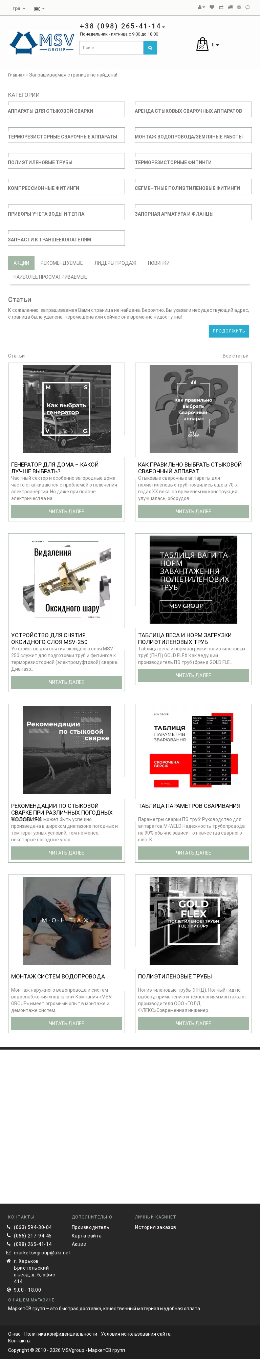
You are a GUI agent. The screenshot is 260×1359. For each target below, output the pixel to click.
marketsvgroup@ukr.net (38, 1252)
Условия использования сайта (136, 1334)
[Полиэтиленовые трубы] (194, 920)
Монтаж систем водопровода (58, 976)
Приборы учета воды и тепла (46, 214)
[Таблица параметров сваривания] (194, 750)
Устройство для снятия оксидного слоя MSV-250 (49, 638)
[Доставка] (230, 7)
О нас (14, 1334)
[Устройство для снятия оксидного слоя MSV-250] (67, 579)
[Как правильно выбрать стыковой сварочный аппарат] (194, 408)
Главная (16, 75)
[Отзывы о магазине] (247, 7)
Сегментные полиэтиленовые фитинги (187, 188)
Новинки (159, 263)
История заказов (155, 1227)
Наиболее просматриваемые (50, 277)
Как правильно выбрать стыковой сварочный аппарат (190, 468)
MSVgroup (73, 1350)
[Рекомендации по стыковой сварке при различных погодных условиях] (67, 750)
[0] (212, 7)
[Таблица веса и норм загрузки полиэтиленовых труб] (194, 579)
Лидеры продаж (115, 263)
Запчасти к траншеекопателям (49, 239)
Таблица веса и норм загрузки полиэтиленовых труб (185, 638)
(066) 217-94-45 (33, 1235)
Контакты (19, 1340)
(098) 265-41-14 (33, 1244)
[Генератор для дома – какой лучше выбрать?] (67, 408)
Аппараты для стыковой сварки (50, 111)
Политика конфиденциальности (60, 1334)
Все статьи (235, 356)
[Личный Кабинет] (201, 7)
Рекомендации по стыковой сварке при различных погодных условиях (62, 812)
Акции (21, 263)
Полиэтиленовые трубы (40, 162)
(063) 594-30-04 (33, 1227)
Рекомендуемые (62, 263)
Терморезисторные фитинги (173, 162)
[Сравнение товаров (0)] (221, 7)
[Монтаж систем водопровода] (67, 920)
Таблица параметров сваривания (189, 805)
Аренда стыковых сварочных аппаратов (188, 111)
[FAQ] (239, 7)
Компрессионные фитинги (43, 188)
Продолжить (229, 331)
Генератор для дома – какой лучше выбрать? (55, 468)
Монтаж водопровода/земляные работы (189, 136)
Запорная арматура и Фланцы (174, 214)
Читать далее (66, 511)
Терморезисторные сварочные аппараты (62, 136)
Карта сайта (87, 1235)
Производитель (91, 1227)
